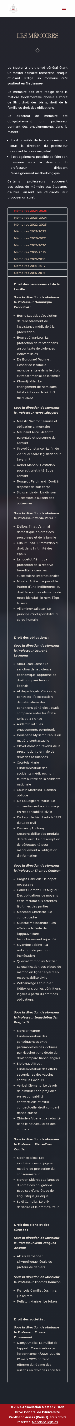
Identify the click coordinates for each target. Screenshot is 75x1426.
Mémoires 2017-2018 (29, 259)
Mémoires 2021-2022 (30, 231)
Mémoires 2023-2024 (30, 218)
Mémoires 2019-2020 (30, 245)
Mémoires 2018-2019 (30, 252)
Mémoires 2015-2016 (29, 273)
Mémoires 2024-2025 (30, 211)
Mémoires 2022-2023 (30, 224)
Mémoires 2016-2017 (29, 266)
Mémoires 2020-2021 (30, 238)
